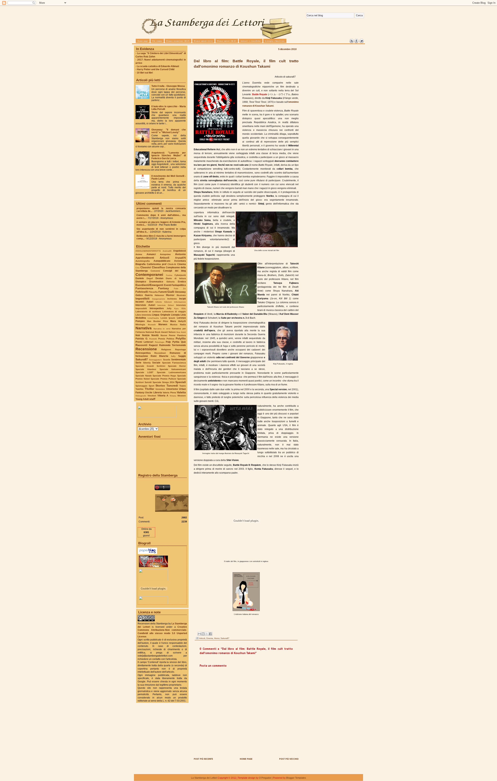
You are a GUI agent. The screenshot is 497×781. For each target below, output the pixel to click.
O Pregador (265, 778)
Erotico (182, 281)
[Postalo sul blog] (203, 634)
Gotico (139, 295)
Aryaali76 (180, 257)
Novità (155, 335)
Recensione (146, 349)
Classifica (158, 267)
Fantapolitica (179, 285)
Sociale (156, 362)
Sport (151, 386)
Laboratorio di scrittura (148, 311)
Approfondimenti (145, 257)
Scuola (166, 359)
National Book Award (157, 332)
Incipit (182, 298)
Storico (160, 385)
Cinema (181, 264)
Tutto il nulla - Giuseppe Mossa (168, 86)
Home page (246, 759)
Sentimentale (178, 359)
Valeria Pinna (169, 392)
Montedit (152, 325)
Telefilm (139, 389)
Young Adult (142, 399)
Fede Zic (180, 288)
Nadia (183, 324)
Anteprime (165, 254)
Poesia (161, 338)
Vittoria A (163, 395)
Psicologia (159, 342)
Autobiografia (143, 261)
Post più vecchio (289, 759)
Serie (138, 362)
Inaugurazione (158, 299)
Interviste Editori (165, 305)
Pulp (168, 342)
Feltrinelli (142, 291)
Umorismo (172, 389)
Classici (145, 267)
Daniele (140, 278)
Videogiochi (141, 396)
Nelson (172, 332)
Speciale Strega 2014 (163, 382)
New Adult (181, 332)
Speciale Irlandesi (146, 369)
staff (152, 398)
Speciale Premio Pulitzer (163, 379)
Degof (150, 278)
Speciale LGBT (144, 372)
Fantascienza (144, 288)
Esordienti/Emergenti (149, 285)
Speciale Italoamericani (173, 369)
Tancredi (172, 385)
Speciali (180, 382)
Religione (166, 349)
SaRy (173, 356)
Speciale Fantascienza (174, 363)
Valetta (181, 392)
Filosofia (153, 292)
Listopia (175, 314)
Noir (138, 335)
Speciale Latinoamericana (171, 372)
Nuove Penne (168, 335)
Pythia (175, 342)
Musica (173, 324)
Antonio (180, 254)
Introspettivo (157, 308)
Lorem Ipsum (168, 318)
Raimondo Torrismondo (172, 345)
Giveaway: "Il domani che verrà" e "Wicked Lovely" (168, 131)
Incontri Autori (144, 301)
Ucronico (160, 389)
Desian (159, 278)
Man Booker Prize (157, 321)
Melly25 (182, 321)
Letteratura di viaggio (174, 311)
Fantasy (163, 288)
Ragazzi (153, 345)
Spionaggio (141, 386)
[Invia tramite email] (199, 634)
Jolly (169, 308)
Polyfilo (181, 338)
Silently (147, 363)
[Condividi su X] (207, 634)
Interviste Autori (145, 305)
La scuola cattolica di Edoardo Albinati (158, 66)
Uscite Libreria (153, 392)
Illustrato (181, 295)
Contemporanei (149, 275)
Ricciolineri (160, 353)
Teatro (182, 386)
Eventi (167, 285)
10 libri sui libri (145, 72)
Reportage (180, 349)
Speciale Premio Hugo (164, 376)
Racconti (141, 345)
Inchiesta (172, 299)
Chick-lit (172, 264)
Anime (139, 254)
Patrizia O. (142, 338)
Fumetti (162, 292)
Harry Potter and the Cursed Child (155, 69)
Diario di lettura (176, 278)
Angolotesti (179, 250)
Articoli (164, 257)
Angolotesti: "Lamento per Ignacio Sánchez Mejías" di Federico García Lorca (168, 155)
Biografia (141, 264)
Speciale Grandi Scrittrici (150, 366)
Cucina (169, 275)
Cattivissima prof (156, 264)
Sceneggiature (155, 360)
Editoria (171, 281)
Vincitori (152, 395)
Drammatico (156, 281)
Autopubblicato (162, 261)
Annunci (151, 254)
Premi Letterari (144, 342)
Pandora (181, 335)
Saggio (182, 356)
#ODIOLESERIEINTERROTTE (148, 251)
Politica (170, 338)
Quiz (183, 342)
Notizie (146, 335)
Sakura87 (142, 359)
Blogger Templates (296, 778)
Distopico (141, 281)
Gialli (170, 291)
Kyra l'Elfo (180, 308)
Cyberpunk (180, 275)
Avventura (180, 261)
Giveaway (180, 292)
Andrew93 (167, 251)
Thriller (149, 388)
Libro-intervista (143, 315)
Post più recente (203, 759)
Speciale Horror (177, 366)
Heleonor (159, 295)
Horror (170, 295)
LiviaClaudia (153, 318)
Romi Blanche (159, 356)
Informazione (180, 302)
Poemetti (153, 339)
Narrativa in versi (162, 329)
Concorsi (155, 271)
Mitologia (140, 324)
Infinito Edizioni (164, 302)
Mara (173, 321)
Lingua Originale (161, 314)
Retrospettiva (143, 353)
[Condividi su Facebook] (210, 634)
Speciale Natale (144, 376)
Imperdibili (142, 298)
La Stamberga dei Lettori (204, 778)
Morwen (162, 324)
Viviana (173, 396)
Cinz (138, 268)
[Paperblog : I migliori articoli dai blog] (147, 553)
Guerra (149, 295)
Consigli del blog (174, 270)
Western (181, 395)
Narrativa (144, 328)
